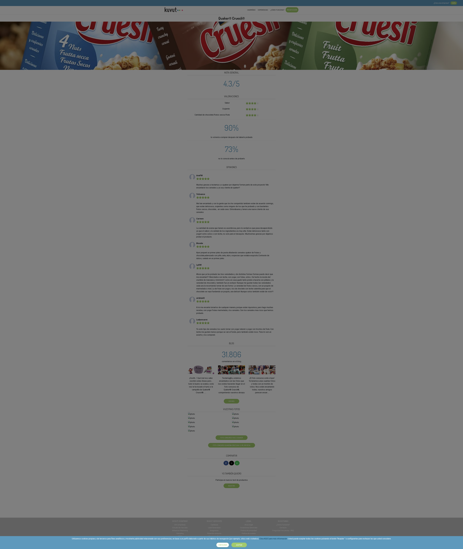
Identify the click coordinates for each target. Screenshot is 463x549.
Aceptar (239, 545)
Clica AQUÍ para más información (273, 539)
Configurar (222, 545)
